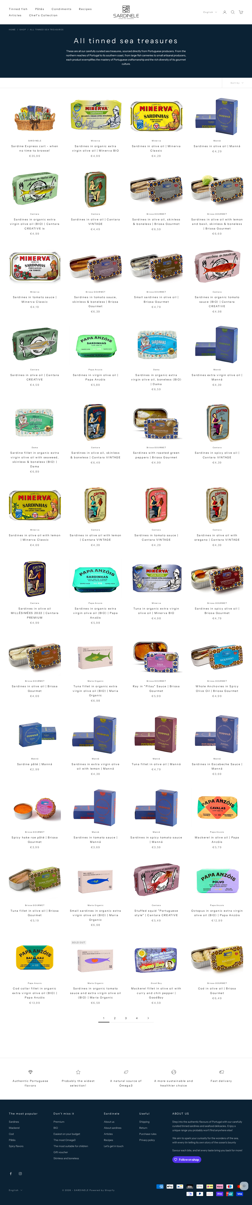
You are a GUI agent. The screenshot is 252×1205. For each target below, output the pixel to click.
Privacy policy (147, 1140)
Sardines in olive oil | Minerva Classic (156, 148)
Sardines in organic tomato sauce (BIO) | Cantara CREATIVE (217, 302)
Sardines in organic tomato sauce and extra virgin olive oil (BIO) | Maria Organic (95, 993)
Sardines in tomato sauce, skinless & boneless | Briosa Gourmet (96, 302)
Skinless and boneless (66, 1158)
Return (143, 1128)
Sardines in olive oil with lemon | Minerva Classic (35, 537)
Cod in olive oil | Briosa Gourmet (217, 991)
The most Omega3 (64, 1140)
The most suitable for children (70, 1146)
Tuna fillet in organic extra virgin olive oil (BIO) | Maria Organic (95, 691)
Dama (156, 369)
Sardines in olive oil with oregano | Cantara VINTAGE (217, 537)
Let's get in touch (113, 1146)
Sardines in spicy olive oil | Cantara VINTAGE (217, 455)
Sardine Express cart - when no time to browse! (34, 148)
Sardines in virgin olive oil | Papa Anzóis (95, 377)
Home (12, 29)
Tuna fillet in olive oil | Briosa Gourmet (35, 913)
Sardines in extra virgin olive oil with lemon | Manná (96, 766)
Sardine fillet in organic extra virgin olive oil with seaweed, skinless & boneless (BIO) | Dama (34, 459)
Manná (217, 141)
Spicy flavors (16, 1146)
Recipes (85, 9)
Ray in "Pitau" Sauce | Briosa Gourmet (156, 688)
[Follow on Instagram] (20, 1173)
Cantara (34, 214)
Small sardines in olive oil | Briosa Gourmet (156, 299)
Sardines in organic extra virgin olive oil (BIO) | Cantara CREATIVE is (35, 224)
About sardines (112, 1128)
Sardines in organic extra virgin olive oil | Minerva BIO (95, 148)
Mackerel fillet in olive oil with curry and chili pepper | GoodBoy (156, 993)
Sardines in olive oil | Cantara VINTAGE (95, 222)
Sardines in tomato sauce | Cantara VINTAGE (156, 537)
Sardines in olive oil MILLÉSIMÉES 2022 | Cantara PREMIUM (35, 613)
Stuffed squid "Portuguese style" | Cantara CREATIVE (156, 913)
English (208, 12)
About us (109, 1121)
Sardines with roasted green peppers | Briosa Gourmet (156, 455)
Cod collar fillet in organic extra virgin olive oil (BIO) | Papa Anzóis (34, 993)
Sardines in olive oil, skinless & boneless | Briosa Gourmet (156, 222)
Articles (15, 15)
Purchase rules (147, 1134)
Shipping (144, 1121)
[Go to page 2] (148, 1018)
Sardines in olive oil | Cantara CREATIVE (34, 377)
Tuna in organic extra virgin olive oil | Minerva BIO (156, 611)
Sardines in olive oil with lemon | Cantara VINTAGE (96, 537)
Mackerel (14, 1128)
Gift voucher (60, 1152)
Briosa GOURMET (156, 214)
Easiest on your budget (66, 1134)
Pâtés (39, 9)
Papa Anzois (96, 369)
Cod (11, 1134)
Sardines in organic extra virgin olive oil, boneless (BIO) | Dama (156, 379)
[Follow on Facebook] (11, 1173)
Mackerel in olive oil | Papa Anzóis (217, 840)
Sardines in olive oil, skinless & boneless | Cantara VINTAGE (95, 455)
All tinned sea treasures (46, 29)
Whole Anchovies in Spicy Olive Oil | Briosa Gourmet (217, 688)
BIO (55, 1128)
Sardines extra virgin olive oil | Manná (217, 377)
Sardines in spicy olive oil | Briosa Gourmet (217, 611)
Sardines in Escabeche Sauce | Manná (217, 766)
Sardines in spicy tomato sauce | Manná (156, 840)
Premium (58, 1121)
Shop (23, 29)
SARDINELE (35, 141)
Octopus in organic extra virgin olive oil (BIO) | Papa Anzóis (217, 913)
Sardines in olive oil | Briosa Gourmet (35, 688)
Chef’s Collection (43, 15)
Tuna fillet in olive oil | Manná (156, 764)
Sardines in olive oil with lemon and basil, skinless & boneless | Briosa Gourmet (217, 224)
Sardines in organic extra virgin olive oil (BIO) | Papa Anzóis (95, 613)
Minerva (95, 141)
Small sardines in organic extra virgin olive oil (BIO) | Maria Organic (95, 915)
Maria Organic (95, 681)
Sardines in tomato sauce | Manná (96, 840)
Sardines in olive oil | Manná (217, 146)
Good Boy (156, 983)
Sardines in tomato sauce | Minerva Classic (35, 299)
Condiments (62, 9)
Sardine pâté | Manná (35, 764)
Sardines (14, 1121)
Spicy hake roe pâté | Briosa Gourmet (35, 840)
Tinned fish (18, 9)
